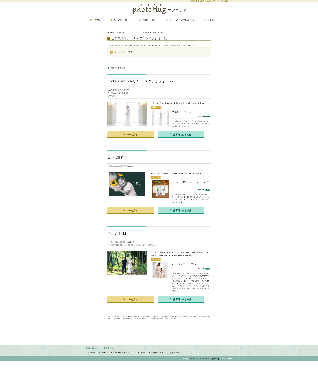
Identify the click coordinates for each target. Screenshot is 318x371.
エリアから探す (133, 32)
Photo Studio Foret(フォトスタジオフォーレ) (140, 81)
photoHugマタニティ (99, 348)
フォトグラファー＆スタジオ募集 (149, 352)
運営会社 (91, 352)
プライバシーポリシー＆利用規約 (115, 352)
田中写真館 (115, 157)
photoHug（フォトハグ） (116, 32)
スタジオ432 (116, 233)
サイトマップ (175, 352)
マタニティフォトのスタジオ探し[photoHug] (204, 359)
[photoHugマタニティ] (159, 9)
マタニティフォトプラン (184, 112)
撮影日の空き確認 (182, 134)
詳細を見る (132, 134)
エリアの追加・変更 (123, 52)
